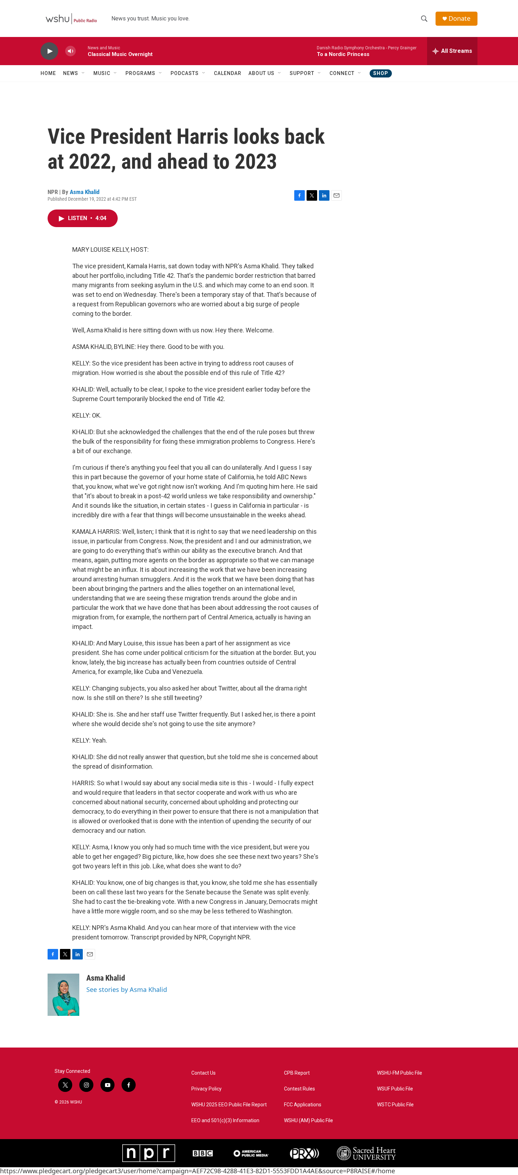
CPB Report (297, 1073)
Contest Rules (299, 1089)
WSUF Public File (395, 1089)
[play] (49, 51)
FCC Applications (302, 1104)
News (70, 73)
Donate (459, 18)
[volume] (70, 51)
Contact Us (203, 1073)
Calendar (227, 73)
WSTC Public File (395, 1104)
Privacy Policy (206, 1089)
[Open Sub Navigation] (83, 73)
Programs (140, 73)
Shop (380, 73)
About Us (261, 73)
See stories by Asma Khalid (126, 989)
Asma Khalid (84, 191)
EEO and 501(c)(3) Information (225, 1120)
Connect (341, 73)
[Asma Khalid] (63, 995)
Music (101, 73)
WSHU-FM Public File (399, 1073)
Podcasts (185, 73)
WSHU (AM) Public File (308, 1120)
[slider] (82, 51)
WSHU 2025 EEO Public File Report (229, 1104)
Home (48, 73)
